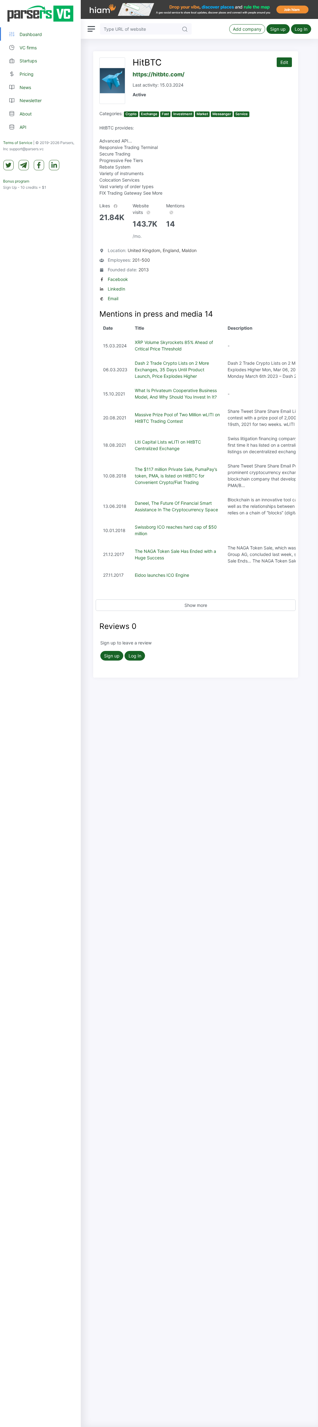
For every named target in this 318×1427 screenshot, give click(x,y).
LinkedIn (116, 288)
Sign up (278, 29)
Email (113, 298)
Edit (284, 62)
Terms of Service (17, 142)
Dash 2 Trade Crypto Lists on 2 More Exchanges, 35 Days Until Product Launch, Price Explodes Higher (172, 369)
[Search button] (185, 28)
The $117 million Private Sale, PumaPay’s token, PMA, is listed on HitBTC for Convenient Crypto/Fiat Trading (176, 476)
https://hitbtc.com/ (158, 74)
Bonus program (16, 181)
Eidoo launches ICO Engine (162, 575)
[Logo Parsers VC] (40, 13)
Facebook (118, 279)
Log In (301, 29)
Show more (195, 605)
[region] (40, 713)
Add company (247, 29)
